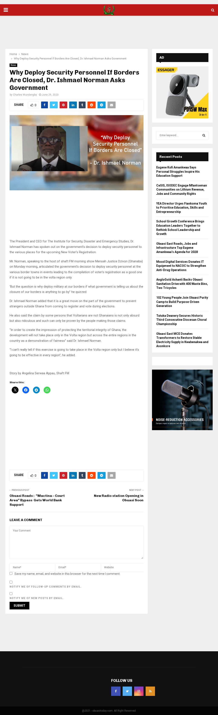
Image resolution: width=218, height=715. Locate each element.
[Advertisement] (109, 29)
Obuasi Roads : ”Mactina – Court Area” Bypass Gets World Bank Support (37, 500)
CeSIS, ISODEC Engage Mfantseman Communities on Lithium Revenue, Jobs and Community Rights (181, 189)
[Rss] (150, 691)
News (13, 65)
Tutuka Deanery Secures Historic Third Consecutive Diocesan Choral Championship (181, 320)
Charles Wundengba (25, 94)
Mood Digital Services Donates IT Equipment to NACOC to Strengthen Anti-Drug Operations (181, 266)
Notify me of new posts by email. (37, 598)
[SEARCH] (203, 135)
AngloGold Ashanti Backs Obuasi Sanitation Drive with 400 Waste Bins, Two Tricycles (182, 284)
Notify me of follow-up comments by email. (46, 586)
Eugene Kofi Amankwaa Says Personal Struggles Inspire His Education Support (178, 171)
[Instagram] (138, 691)
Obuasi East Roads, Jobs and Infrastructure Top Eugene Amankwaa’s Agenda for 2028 (177, 248)
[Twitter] (127, 691)
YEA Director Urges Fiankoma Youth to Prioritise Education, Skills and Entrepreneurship (181, 207)
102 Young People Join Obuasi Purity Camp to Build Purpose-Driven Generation (182, 302)
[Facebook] (115, 691)
